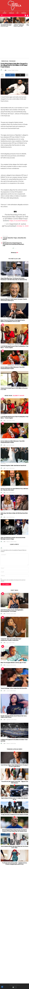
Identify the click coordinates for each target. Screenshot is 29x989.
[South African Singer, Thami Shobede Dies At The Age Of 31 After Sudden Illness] (14, 758)
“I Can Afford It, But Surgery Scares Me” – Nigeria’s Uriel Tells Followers (14, 782)
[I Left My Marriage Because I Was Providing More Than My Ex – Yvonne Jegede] (14, 334)
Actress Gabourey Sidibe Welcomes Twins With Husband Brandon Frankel (12, 367)
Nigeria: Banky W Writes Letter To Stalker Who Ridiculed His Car (14, 798)
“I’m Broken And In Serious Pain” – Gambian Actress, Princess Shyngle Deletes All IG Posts (14, 863)
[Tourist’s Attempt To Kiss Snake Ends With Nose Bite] (14, 677)
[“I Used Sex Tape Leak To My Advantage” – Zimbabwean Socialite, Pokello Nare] (19, 20)
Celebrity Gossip (10, 276)
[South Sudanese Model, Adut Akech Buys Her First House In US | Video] (14, 839)
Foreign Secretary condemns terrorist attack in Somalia (14, 814)
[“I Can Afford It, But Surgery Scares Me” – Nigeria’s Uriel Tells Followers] (14, 774)
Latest (4, 13)
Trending (23, 13)
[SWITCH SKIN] (25, 15)
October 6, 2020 (22, 226)
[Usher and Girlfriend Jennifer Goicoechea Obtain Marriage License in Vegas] (14, 527)
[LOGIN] (27, 15)
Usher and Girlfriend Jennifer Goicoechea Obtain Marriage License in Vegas (13, 538)
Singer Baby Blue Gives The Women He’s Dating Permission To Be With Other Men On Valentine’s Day (14, 279)
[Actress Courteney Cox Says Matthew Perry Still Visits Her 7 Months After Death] (14, 478)
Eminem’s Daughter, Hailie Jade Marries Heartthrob (13, 465)
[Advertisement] (14, 43)
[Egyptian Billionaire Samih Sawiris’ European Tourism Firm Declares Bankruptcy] (14, 290)
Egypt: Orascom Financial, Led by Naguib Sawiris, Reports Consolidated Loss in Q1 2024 (13, 320)
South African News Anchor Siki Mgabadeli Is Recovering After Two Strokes (6, 25)
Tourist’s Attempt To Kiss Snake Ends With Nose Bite (14, 688)
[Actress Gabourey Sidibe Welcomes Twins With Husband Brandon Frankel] (14, 358)
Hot (18, 13)
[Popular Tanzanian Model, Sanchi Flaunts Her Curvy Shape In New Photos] (14, 704)
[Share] (10, 75)
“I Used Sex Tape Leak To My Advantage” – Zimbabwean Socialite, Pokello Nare (19, 25)
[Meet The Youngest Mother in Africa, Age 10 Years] (14, 653)
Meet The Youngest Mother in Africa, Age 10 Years (13, 662)
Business (9, 317)
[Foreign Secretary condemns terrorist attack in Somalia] (14, 807)
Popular (11, 13)
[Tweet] (20, 75)
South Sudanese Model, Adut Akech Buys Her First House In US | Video (14, 847)
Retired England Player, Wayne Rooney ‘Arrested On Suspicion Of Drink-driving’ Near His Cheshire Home (14, 830)
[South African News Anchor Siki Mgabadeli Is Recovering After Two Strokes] (6, 20)
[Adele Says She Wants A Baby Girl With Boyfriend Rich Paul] (14, 502)
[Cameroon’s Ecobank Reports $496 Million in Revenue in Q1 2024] (14, 379)
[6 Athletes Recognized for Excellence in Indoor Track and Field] (14, 730)
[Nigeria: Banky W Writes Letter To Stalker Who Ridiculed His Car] (14, 791)
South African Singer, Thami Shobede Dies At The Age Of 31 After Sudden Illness (14, 765)
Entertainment (17, 276)
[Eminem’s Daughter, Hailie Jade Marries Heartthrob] (14, 455)
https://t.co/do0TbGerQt (18, 221)
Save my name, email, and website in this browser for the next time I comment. (13, 581)
